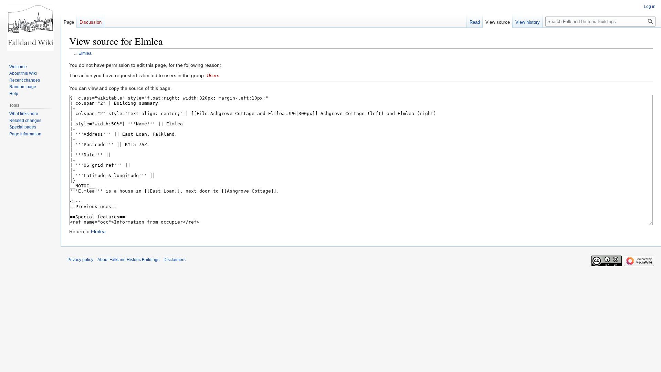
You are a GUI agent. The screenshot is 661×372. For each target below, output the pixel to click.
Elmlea (85, 53)
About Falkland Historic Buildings (128, 259)
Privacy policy (80, 259)
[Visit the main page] (30, 27)
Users (213, 75)
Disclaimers (175, 259)
